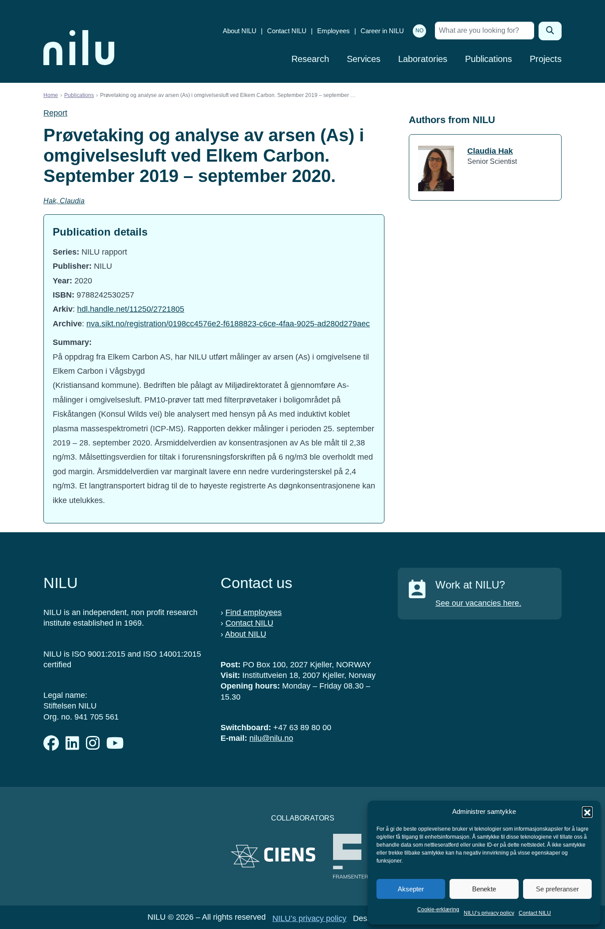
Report (55, 112)
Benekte (484, 889)
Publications (488, 59)
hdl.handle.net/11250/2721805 (130, 309)
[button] (587, 811)
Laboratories (422, 59)
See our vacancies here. (478, 603)
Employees (333, 31)
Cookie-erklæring (438, 909)
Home (50, 95)
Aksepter (411, 889)
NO (419, 30)
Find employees (253, 612)
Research (310, 59)
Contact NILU (535, 913)
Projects (546, 59)
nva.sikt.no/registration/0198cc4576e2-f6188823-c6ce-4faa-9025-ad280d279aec (228, 323)
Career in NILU (382, 31)
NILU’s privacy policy (489, 913)
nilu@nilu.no (271, 738)
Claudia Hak (490, 151)
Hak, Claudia (64, 201)
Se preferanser (557, 889)
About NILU (239, 31)
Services (363, 59)
